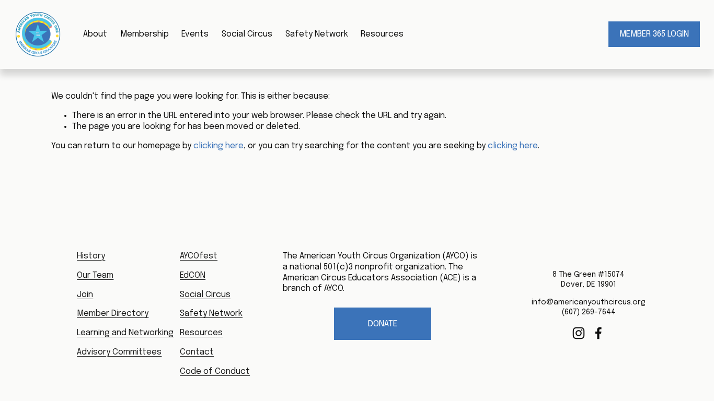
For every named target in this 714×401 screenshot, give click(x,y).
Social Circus (247, 34)
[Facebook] (598, 333)
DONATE (382, 324)
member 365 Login (654, 34)
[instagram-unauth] (578, 333)
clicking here (218, 145)
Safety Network (316, 34)
